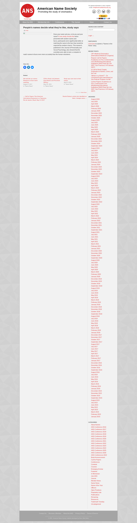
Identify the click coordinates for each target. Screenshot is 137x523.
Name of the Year (97, 485)
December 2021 (96, 223)
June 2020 (94, 265)
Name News (84, 92)
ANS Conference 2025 (98, 450)
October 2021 (95, 227)
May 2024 (94, 155)
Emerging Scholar (97, 469)
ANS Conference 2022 (98, 443)
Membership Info (43, 22)
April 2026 (94, 104)
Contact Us (108, 22)
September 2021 (96, 230)
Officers (93, 488)
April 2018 (94, 325)
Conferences (59, 22)
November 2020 (96, 253)
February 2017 (96, 358)
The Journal (76, 22)
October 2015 (95, 395)
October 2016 (95, 367)
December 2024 (96, 139)
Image (27, 30)
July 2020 (94, 262)
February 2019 (96, 302)
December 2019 (96, 279)
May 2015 (94, 407)
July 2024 (94, 150)
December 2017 (96, 335)
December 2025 (96, 113)
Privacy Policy (80, 513)
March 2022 (95, 216)
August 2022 (95, 204)
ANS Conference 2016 (98, 427)
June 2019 (94, 293)
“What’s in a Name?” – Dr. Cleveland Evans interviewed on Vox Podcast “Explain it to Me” (102, 77)
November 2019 (96, 281)
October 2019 (95, 283)
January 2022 (95, 220)
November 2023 (96, 169)
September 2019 (96, 286)
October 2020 (95, 255)
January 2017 (95, 360)
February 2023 (96, 190)
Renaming (94, 497)
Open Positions (96, 490)
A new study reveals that (66, 36)
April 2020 (94, 269)
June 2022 (94, 209)
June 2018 (94, 321)
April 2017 (94, 353)
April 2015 (94, 409)
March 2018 (95, 328)
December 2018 (96, 307)
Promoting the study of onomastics (55, 11)
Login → (91, 35)
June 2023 (94, 181)
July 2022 (94, 206)
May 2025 (94, 127)
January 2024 (95, 164)
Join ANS (94, 476)
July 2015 (94, 402)
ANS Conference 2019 (98, 436)
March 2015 (95, 412)
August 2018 (95, 316)
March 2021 (95, 244)
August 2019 (95, 288)
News (92, 22)
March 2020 (95, 272)
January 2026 (95, 111)
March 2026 (95, 106)
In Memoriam (95, 474)
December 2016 (96, 363)
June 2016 (94, 377)
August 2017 (95, 344)
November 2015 (96, 393)
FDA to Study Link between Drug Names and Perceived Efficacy (52, 80)
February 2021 (96, 246)
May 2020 (94, 267)
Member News (96, 481)
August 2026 (95, 99)
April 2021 (94, 241)
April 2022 (94, 213)
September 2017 (96, 342)
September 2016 (96, 370)
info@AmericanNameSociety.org (102, 7)
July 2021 (94, 234)
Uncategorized (96, 504)
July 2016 (94, 374)
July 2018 (94, 318)
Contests (94, 464)
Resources (94, 499)
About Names (95, 425)
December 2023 (96, 167)
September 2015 (96, 398)
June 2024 (94, 153)
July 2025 (94, 122)
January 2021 (95, 248)
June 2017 (94, 349)
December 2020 (96, 251)
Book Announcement (98, 457)
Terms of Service (92, 513)
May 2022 (94, 211)
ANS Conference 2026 (98, 453)
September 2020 (96, 258)
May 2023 (94, 183)
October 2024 (95, 143)
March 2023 (95, 188)
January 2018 (95, 332)
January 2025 (95, 136)
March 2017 (95, 356)
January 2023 (95, 192)
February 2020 (96, 274)
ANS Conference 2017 (98, 429)
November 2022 (96, 197)
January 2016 (95, 388)
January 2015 (95, 416)
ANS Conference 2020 (98, 439)
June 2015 (94, 405)
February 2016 (96, 386)
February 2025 (96, 134)
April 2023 (94, 185)
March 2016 (95, 384)
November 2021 (96, 225)
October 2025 (95, 118)
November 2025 (96, 115)
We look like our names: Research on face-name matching (30, 80)
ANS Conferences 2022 (99, 455)
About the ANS (28, 22)
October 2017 (95, 339)
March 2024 (95, 160)
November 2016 (96, 365)
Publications (95, 495)
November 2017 (96, 337)
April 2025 (94, 129)
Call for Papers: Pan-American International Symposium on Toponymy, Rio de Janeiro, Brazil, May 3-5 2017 (35, 98)
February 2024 (96, 162)
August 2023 (95, 176)
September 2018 (96, 314)
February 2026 (96, 108)
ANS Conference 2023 (98, 446)
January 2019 (95, 304)
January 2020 (95, 276)
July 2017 (94, 346)
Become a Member (55, 513)
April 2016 (94, 381)
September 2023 (96, 174)
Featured (94, 471)
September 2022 (96, 202)
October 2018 (95, 311)
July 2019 (94, 290)
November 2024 (96, 141)
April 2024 (94, 157)
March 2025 (95, 132)
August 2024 (95, 148)
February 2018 (96, 330)
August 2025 (95, 120)
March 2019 (95, 300)
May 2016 (94, 379)
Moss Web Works (84, 518)
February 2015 (96, 414)
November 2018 (96, 309)
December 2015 (96, 391)
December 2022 (96, 195)
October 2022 (95, 199)
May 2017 (94, 351)
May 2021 (94, 239)
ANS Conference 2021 (98, 441)
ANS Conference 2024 (98, 448)
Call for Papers (96, 460)
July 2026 (94, 101)
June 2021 (94, 237)
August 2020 (95, 260)
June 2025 (94, 125)
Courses (94, 467)
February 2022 (96, 218)
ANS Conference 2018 (98, 432)
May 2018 (94, 323)
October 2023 (95, 171)
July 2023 (94, 178)
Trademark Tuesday (97, 502)
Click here (91, 44)
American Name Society (57, 8)
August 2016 (95, 372)
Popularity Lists (96, 492)
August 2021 (95, 232)
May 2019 (94, 295)
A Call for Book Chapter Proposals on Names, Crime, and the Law (102, 71)
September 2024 (96, 146)
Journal (93, 478)
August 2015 (95, 400)
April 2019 (94, 297)
